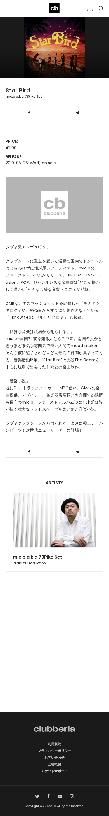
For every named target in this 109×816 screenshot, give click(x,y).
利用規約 (54, 744)
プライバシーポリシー (54, 750)
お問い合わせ (54, 757)
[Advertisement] (54, 651)
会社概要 (54, 764)
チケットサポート (54, 770)
